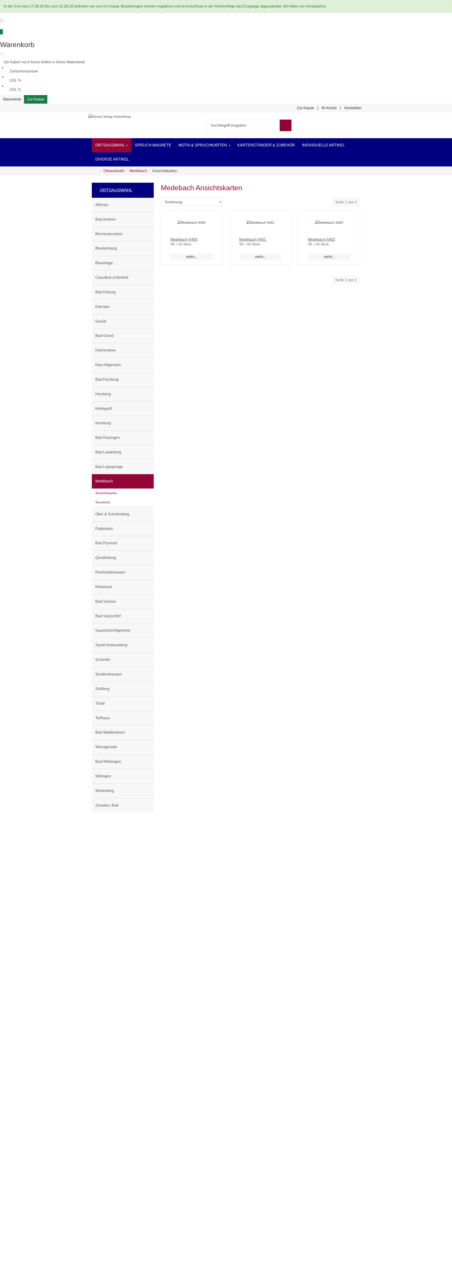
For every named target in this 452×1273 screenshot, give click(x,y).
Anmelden (352, 108)
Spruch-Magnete (153, 145)
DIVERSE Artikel (112, 159)
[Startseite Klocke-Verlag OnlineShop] (109, 116)
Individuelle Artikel (323, 145)
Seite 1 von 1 (346, 202)
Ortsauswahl (110, 145)
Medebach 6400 (184, 240)
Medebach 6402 (321, 240)
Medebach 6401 (252, 240)
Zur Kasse (35, 99)
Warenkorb (12, 99)
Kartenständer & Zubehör (266, 145)
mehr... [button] (191, 257)
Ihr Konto (329, 108)
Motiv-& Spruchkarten (203, 145)
